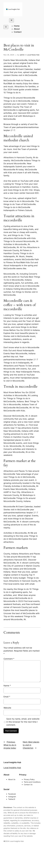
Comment (9, 659)
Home (16, 26)
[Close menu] (11, 20)
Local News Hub (33, 55)
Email (7, 696)
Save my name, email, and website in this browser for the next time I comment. (22, 722)
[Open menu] (6, 27)
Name (7, 685)
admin (22, 55)
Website (7, 708)
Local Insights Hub (12, 762)
